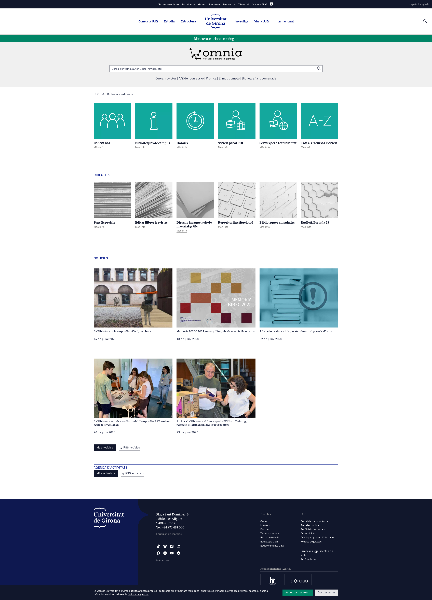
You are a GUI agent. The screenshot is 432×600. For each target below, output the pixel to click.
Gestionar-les (326, 592)
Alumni (201, 4)
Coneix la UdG (148, 21)
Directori (243, 4)
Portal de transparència (314, 521)
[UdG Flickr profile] (165, 553)
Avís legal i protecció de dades (318, 537)
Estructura (188, 21)
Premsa (227, 4)
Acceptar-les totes (297, 592)
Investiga (241, 21)
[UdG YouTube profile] (172, 553)
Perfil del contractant (313, 529)
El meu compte (229, 78)
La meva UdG (259, 4)
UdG (96, 94)
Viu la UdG (261, 21)
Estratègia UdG (269, 541)
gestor (252, 591)
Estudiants (188, 4)
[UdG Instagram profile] (172, 546)
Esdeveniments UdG (272, 545)
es (414, 4)
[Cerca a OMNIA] (319, 68)
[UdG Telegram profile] (179, 553)
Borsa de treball (269, 537)
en (424, 4)
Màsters (265, 525)
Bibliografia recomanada (259, 78)
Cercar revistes (166, 78)
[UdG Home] (216, 21)
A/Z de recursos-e (191, 78)
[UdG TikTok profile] (158, 546)
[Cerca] (425, 21)
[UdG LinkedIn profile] (179, 546)
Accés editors (308, 559)
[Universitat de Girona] (109, 518)
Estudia (169, 21)
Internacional (284, 21)
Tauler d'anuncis (269, 533)
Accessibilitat (309, 533)
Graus (263, 521)
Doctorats (266, 529)
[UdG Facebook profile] (158, 553)
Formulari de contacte (169, 534)
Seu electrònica (310, 525)
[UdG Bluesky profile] (165, 546)
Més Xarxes (162, 560)
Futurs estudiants (168, 4)
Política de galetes (311, 541)
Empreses (214, 4)
